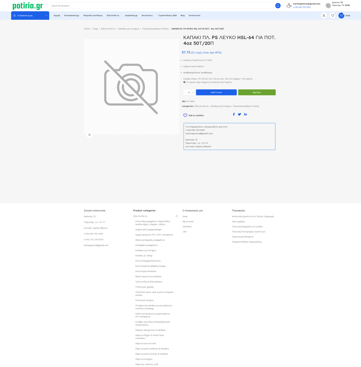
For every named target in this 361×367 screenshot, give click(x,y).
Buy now (257, 92)
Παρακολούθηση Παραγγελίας (247, 241)
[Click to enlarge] (89, 134)
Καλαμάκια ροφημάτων (146, 245)
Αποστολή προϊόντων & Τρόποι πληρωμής (253, 216)
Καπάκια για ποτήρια (128, 28)
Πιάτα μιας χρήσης (144, 286)
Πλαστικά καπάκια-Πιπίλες (155, 28)
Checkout (187, 226)
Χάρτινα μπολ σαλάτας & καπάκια (152, 348)
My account (188, 221)
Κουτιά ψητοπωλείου (145, 271)
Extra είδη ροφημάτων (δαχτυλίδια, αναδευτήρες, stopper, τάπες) (152, 223)
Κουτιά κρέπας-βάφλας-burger (150, 265)
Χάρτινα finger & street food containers (149, 337)
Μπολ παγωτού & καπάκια (148, 276)
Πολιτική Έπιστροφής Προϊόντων (249, 231)
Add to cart (216, 92)
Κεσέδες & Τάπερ (143, 255)
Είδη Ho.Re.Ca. (108, 28)
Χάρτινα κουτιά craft (145, 343)
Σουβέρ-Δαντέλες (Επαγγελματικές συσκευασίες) (152, 323)
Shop (95, 28)
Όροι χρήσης (238, 221)
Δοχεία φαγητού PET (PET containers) (154, 234)
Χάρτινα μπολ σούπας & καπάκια (151, 353)
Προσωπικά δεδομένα (242, 236)
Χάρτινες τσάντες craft (146, 364)
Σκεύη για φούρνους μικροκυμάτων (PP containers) (152, 315)
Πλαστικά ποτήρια (144, 300)
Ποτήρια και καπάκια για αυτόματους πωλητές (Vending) (153, 307)
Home (87, 28)
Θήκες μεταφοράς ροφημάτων (150, 239)
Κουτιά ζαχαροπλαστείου (148, 260)
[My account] (324, 15)
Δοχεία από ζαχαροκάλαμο (148, 229)
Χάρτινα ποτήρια (143, 359)
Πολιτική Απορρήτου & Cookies (247, 226)
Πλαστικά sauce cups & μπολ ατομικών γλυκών (154, 293)
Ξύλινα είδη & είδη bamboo (148, 281)
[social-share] (234, 114)
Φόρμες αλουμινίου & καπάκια (150, 330)
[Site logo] (27, 5)
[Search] (278, 5)
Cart (185, 231)
